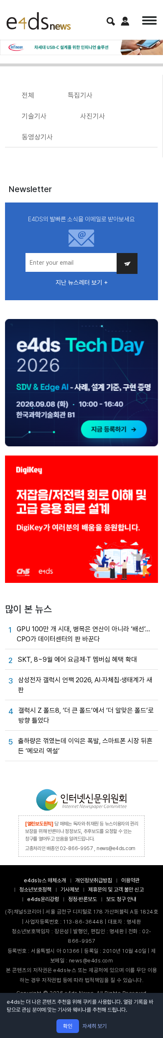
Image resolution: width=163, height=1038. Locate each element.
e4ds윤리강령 (43, 899)
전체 (28, 95)
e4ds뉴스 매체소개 (45, 880)
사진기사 (92, 116)
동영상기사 (37, 137)
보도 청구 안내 (121, 899)
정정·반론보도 (82, 899)
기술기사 (34, 116)
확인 (67, 1026)
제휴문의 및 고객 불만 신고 (116, 889)
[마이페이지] (125, 21)
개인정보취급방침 (93, 880)
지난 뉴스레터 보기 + (82, 282)
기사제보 (70, 889)
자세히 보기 (94, 1026)
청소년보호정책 (35, 889)
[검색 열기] (111, 21)
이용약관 (130, 880)
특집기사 (80, 95)
